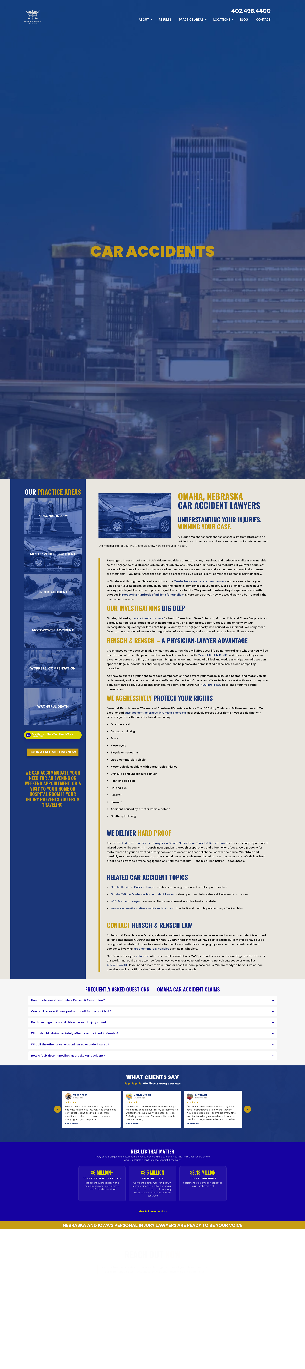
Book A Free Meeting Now (53, 752)
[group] (152, 1109)
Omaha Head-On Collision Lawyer (133, 887)
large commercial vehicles (151, 949)
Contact (263, 20)
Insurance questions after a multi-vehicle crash (142, 908)
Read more (71, 1123)
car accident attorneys (147, 618)
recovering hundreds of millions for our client (153, 595)
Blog (244, 20)
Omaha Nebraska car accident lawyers (200, 581)
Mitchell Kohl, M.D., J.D (212, 655)
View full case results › (152, 1211)
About (144, 20)
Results (165, 20)
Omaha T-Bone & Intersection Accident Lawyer (143, 894)
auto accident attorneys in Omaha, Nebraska (155, 713)
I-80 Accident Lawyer (125, 901)
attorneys (142, 956)
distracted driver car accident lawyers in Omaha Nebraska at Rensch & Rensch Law (169, 843)
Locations (221, 20)
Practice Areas (191, 20)
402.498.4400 (251, 11)
